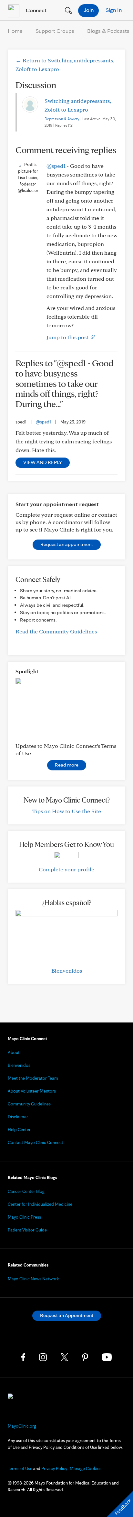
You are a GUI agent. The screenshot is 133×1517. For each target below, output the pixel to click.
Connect (35, 10)
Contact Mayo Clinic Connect (35, 1142)
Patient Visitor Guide (27, 1229)
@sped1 (56, 165)
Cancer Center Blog (26, 1191)
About (14, 1052)
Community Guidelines (29, 1103)
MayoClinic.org (22, 1426)
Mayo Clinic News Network (33, 1278)
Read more (66, 765)
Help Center (19, 1129)
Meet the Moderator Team (33, 1078)
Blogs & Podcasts (108, 30)
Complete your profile (66, 869)
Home (15, 30)
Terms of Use (20, 1468)
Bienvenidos (66, 970)
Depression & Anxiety (62, 118)
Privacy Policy (54, 1468)
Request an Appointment (66, 1315)
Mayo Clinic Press (24, 1217)
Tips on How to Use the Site (66, 811)
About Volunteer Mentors (32, 1091)
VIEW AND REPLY (42, 462)
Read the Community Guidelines (56, 631)
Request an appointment (66, 544)
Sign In (114, 9)
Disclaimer (18, 1116)
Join (89, 9)
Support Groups (55, 30)
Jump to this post (68, 337)
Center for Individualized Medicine (40, 1204)
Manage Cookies (85, 1468)
